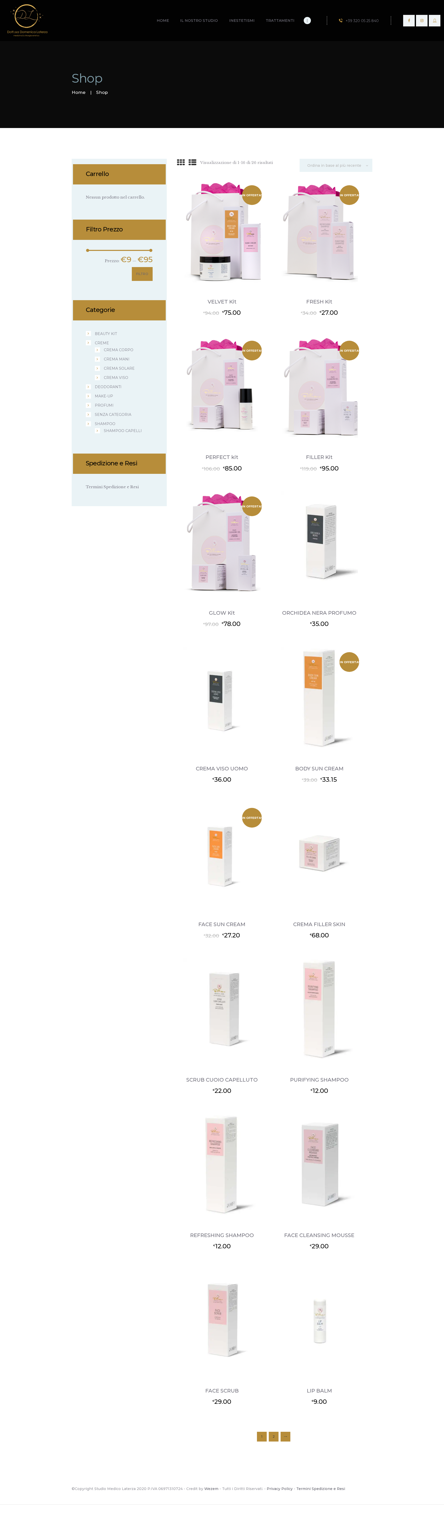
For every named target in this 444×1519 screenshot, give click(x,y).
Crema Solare (119, 368)
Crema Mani (117, 359)
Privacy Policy (280, 1488)
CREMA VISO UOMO (222, 769)
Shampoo (105, 424)
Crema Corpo (118, 350)
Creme (102, 343)
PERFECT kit (222, 457)
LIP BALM (319, 1391)
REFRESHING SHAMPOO (222, 1235)
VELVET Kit (222, 302)
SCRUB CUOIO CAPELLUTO (222, 1080)
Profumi (104, 405)
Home (79, 92)
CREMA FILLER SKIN (319, 924)
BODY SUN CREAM (319, 769)
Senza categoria (113, 414)
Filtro (142, 274)
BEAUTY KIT (106, 333)
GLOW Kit (222, 613)
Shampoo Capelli (123, 430)
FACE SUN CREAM (221, 924)
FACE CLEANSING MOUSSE (319, 1235)
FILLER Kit (319, 457)
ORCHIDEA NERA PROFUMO (319, 613)
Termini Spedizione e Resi (112, 486)
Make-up (104, 396)
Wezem (211, 1488)
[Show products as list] (192, 162)
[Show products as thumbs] (181, 162)
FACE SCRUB (222, 1391)
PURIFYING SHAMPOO (319, 1080)
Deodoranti (108, 387)
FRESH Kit (319, 302)
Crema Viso (116, 377)
